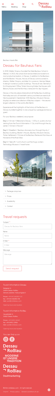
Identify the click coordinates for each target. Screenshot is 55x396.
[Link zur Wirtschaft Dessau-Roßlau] (26, 358)
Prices (9, 196)
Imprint (5, 392)
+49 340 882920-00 (15, 296)
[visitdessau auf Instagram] (5, 339)
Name (5, 231)
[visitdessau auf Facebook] (12, 339)
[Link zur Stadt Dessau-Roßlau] (26, 348)
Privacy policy (15, 392)
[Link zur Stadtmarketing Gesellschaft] (26, 371)
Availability (11, 201)
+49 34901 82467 (14, 320)
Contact (10, 206)
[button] (27, 191)
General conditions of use (29, 392)
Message (6, 250)
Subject (6, 222)
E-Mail (5, 241)
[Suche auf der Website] (33, 4)
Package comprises (14, 191)
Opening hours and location (12, 305)
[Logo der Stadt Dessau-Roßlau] (45, 7)
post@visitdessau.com (14, 301)
